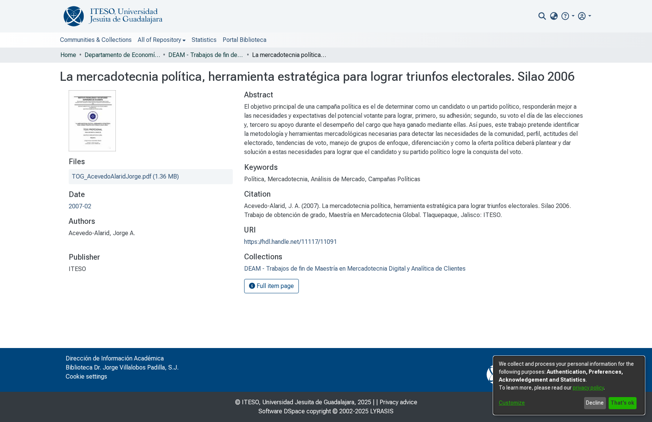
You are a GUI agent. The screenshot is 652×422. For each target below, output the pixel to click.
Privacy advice (398, 402)
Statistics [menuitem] (204, 39)
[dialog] (569, 385)
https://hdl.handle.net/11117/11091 (290, 241)
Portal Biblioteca (244, 39)
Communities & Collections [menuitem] (96, 39)
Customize (512, 403)
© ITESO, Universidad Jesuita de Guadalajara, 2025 (303, 402)
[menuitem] (553, 16)
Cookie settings (86, 376)
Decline (595, 403)
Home (68, 55)
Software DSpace (281, 411)
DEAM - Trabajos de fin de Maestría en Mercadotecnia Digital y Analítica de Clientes (206, 55)
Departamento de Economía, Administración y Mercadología (122, 55)
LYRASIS (382, 411)
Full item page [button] (274, 286)
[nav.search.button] (542, 16)
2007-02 (80, 206)
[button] (568, 16)
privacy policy (588, 388)
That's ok (622, 403)
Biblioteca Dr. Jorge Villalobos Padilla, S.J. (122, 367)
